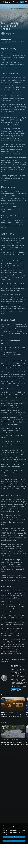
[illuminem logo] (6, 2)
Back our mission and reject (14, 841)
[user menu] (26, 2)
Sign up (21, 2)
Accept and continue (14, 837)
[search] (14, 2)
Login (17, 2)
